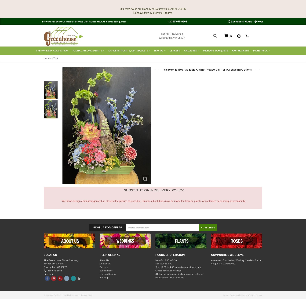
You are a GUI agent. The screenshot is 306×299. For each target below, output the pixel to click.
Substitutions (106, 270)
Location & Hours (241, 21)
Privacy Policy (86, 295)
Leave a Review (108, 274)
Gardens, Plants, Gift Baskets (128, 50)
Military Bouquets (215, 50)
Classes (175, 50)
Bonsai (158, 50)
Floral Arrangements (87, 50)
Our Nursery (240, 50)
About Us (104, 260)
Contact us (105, 263)
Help (260, 21)
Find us (48, 274)
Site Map (104, 277)
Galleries (190, 50)
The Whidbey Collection (52, 50)
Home (46, 58)
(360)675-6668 (178, 21)
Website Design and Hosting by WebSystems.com (242, 295)
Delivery (104, 267)
